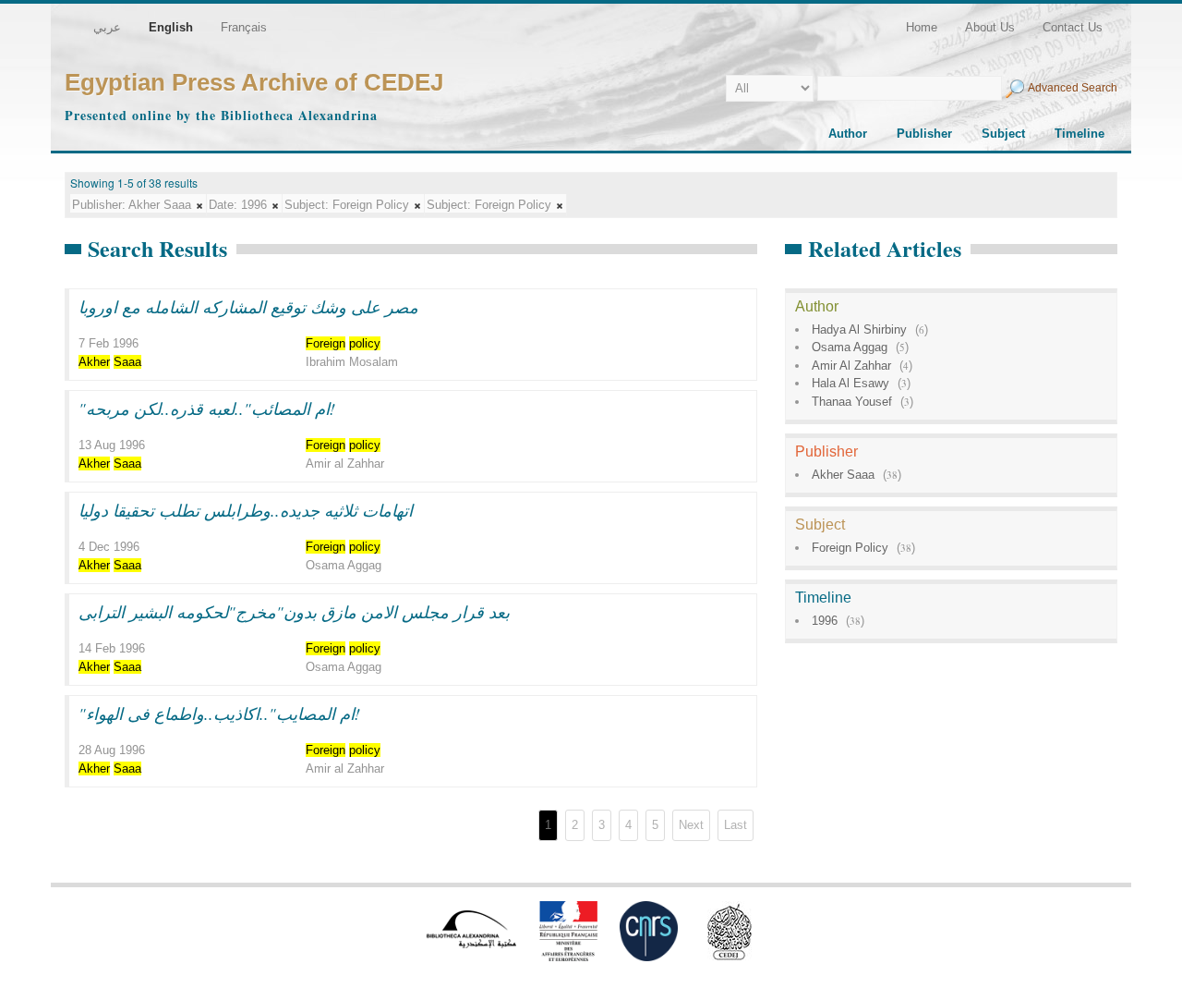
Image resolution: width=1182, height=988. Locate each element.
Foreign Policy (850, 548)
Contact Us (1073, 27)
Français (244, 27)
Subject (1003, 133)
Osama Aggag (849, 347)
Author (847, 133)
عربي (107, 27)
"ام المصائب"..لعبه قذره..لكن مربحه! (206, 408)
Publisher (924, 133)
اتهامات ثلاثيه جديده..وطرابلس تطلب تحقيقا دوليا (245, 510)
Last (735, 825)
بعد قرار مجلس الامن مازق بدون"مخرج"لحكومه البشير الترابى (294, 612)
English (171, 27)
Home (921, 27)
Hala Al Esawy (850, 383)
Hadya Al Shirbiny (859, 329)
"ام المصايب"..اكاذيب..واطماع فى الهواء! (219, 713)
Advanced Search (1072, 87)
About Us (990, 27)
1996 (825, 621)
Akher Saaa (843, 475)
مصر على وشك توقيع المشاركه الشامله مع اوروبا (248, 307)
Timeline (1079, 133)
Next (691, 825)
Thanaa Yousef (852, 402)
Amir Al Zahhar (851, 365)
